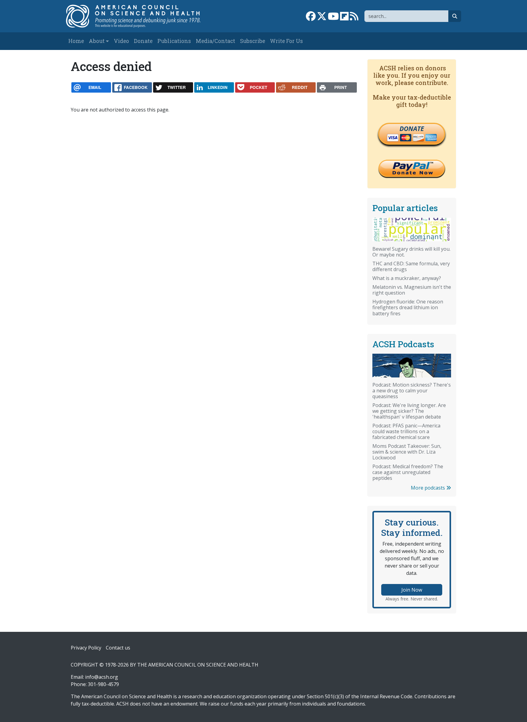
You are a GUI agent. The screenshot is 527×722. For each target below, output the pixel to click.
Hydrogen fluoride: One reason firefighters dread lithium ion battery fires (407, 307)
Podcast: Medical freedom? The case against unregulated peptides (407, 472)
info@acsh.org (101, 677)
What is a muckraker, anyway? (406, 278)
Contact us (118, 647)
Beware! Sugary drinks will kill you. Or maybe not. (411, 252)
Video (121, 40)
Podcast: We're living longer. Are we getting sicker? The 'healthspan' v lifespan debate (409, 411)
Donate (143, 40)
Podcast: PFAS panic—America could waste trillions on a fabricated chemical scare (406, 431)
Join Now (411, 589)
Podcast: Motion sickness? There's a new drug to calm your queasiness (411, 390)
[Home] (139, 16)
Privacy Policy (86, 647)
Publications (174, 40)
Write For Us (286, 40)
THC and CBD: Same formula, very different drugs (411, 266)
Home (76, 40)
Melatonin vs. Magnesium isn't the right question (411, 290)
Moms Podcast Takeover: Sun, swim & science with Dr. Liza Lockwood (406, 452)
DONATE (412, 128)
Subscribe (252, 40)
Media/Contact (215, 40)
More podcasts (428, 487)
